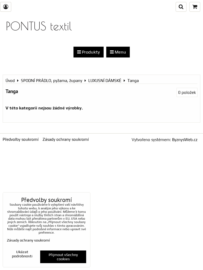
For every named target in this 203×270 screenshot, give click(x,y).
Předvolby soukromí (21, 139)
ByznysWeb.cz (184, 139)
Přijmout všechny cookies (63, 257)
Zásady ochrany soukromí (66, 139)
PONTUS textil (39, 26)
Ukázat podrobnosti (22, 254)
